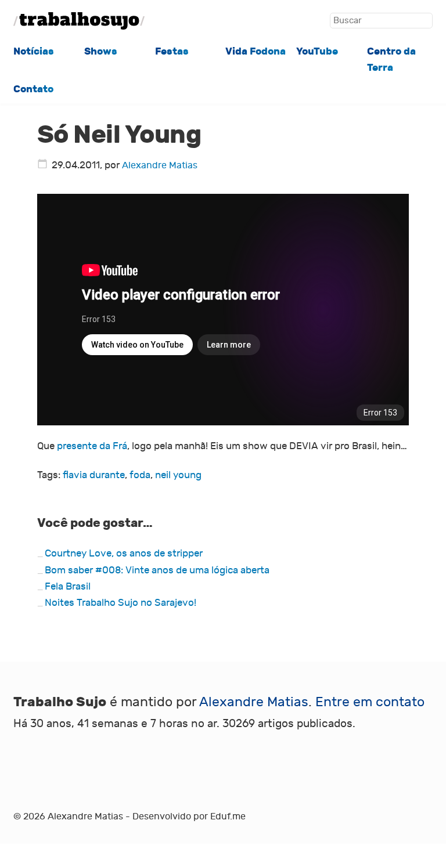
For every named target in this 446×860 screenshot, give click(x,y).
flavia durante (94, 475)
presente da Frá (92, 446)
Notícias (33, 51)
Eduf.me (228, 816)
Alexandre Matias (159, 165)
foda (140, 475)
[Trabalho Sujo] (79, 21)
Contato (33, 89)
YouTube (317, 51)
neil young (178, 475)
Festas (172, 51)
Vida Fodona (255, 51)
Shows (100, 51)
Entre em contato (370, 702)
